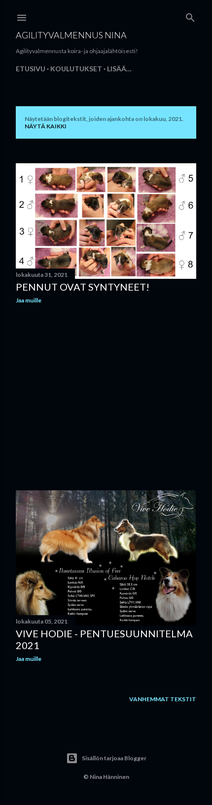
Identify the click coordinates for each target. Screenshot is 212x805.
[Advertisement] (106, 397)
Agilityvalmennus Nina (71, 35)
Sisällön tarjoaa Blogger (114, 758)
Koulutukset (76, 68)
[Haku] (190, 15)
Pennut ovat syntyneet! (82, 287)
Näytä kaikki (46, 126)
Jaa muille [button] (28, 300)
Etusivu (30, 68)
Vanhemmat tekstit (162, 699)
